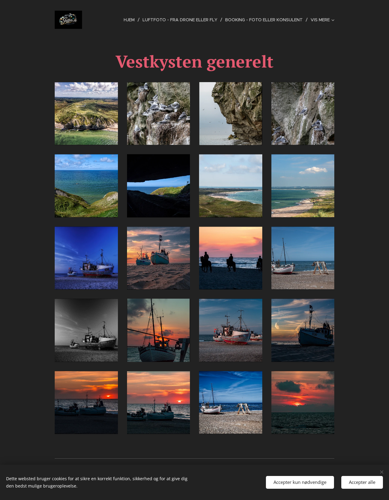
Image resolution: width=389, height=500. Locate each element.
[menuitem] (130, 19)
